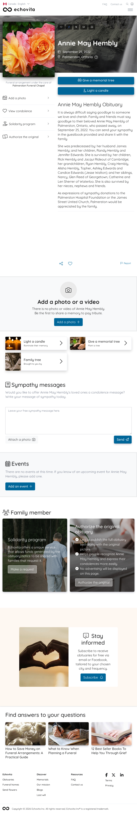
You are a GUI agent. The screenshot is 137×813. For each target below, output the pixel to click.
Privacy (109, 785)
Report (127, 263)
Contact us (116, 4)
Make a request (22, 569)
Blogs (40, 789)
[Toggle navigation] (130, 10)
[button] (16, 3)
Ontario (87, 57)
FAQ (104, 4)
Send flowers (10, 789)
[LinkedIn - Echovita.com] (121, 775)
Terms (108, 780)
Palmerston (71, 57)
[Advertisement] (96, 236)
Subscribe (91, 677)
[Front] (18, 9)
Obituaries (8, 779)
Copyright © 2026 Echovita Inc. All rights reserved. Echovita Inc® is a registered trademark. (60, 808)
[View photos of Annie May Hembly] (29, 49)
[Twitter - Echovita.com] (113, 775)
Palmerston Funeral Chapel (29, 85)
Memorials (42, 779)
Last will (41, 795)
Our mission (43, 784)
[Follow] (70, 264)
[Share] (61, 264)
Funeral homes (11, 784)
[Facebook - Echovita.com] (106, 775)
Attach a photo (19, 439)
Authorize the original (94, 582)
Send (120, 439)
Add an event (18, 486)
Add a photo (66, 322)
